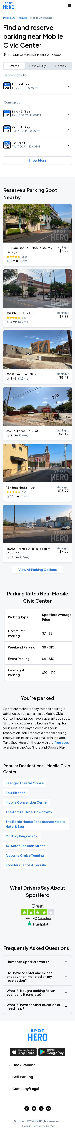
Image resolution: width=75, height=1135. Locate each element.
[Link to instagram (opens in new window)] (34, 1109)
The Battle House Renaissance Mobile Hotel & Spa (35, 824)
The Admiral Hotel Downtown (29, 812)
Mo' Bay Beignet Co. (22, 836)
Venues (22, 17)
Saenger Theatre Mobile (25, 783)
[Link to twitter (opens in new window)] (41, 1109)
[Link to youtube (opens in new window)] (48, 1109)
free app (61, 742)
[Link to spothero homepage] (37, 1035)
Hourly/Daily (37, 66)
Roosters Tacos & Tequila (26, 865)
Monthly (60, 66)
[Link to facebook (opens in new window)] (26, 1109)
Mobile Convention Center (27, 802)
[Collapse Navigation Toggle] (69, 5)
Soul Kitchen (15, 793)
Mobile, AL (9, 17)
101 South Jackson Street (25, 846)
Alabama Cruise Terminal (25, 855)
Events (14, 66)
